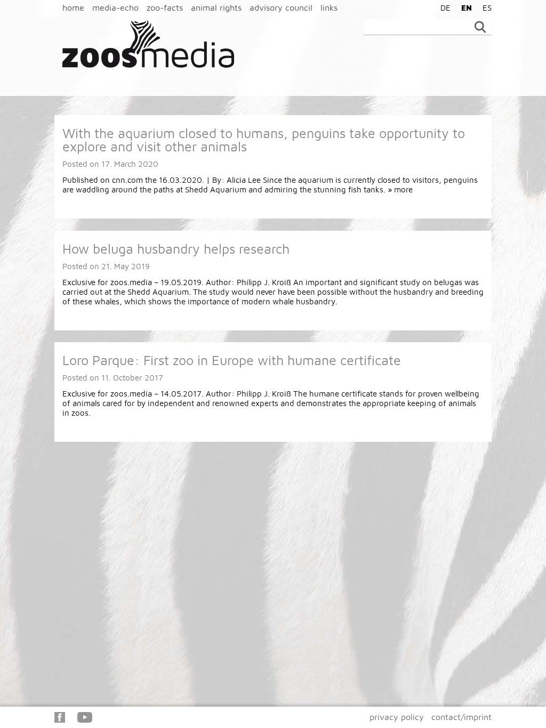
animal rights (216, 7)
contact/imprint (461, 717)
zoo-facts (165, 7)
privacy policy (397, 717)
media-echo (115, 7)
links (329, 7)
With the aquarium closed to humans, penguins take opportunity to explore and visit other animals (263, 139)
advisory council (281, 7)
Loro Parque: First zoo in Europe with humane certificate (231, 360)
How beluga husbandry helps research (176, 248)
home (73, 7)
